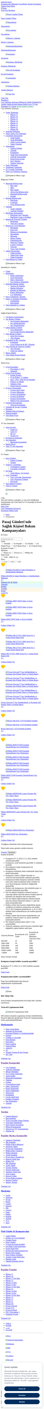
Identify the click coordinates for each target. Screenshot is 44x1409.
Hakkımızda (7, 1024)
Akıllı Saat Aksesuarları (19, 155)
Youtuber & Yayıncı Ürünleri (16, 407)
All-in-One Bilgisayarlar (19, 192)
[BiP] (22, 1348)
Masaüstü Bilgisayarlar (14, 184)
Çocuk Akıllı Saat (12, 1097)
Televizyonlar (11, 427)
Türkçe (8, 1323)
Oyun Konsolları (12, 367)
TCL (7, 1221)
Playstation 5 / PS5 (17, 369)
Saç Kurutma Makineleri (19, 321)
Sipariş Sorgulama (34, 4)
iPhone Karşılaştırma (13, 1127)
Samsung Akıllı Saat (13, 1172)
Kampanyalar (6, 4)
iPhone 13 (14, 123)
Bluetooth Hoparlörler (18, 442)
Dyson (8, 1200)
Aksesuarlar (10, 146)
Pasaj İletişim (10, 1040)
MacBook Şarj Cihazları (19, 215)
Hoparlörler (14, 234)
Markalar (14, 4)
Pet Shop (9, 471)
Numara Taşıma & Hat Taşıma (17, 1052)
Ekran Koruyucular (17, 159)
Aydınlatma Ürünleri (18, 467)
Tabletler (9, 207)
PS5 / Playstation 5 (13, 1312)
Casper (8, 1204)
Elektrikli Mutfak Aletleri (15, 284)
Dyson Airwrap (11, 1306)
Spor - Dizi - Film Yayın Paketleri (22, 380)
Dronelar (9, 409)
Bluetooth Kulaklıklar (14, 1078)
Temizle (4, 852)
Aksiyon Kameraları (17, 405)
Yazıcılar (13, 247)
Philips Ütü (10, 1161)
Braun (8, 1202)
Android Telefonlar (13, 131)
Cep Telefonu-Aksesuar (10, 102)
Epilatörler (14, 342)
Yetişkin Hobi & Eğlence (15, 411)
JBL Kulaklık (11, 1142)
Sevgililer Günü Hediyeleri (16, 1246)
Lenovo (8, 1210)
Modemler (14, 221)
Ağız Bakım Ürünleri (13, 334)
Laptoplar (13, 202)
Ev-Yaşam (12, 106)
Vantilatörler (14, 301)
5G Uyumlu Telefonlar (14, 169)
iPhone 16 (14, 117)
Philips (8, 1214)
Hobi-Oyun (27, 104)
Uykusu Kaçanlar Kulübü (15, 1244)
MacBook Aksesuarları (14, 213)
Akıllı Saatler (15, 138)
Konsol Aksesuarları (17, 399)
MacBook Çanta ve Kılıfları (20, 217)
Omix (8, 1212)
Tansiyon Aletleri (16, 351)
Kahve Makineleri (17, 292)
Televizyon (10, 1093)
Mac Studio (14, 190)
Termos (13, 463)
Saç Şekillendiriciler (17, 323)
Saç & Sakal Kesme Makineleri (22, 332)
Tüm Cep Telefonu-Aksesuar (16, 172)
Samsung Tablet (11, 1147)
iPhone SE (14, 129)
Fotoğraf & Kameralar (14, 403)
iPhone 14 (14, 121)
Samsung (9, 1197)
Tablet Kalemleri (16, 257)
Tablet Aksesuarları (13, 251)
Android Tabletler (16, 211)
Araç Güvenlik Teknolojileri (20, 477)
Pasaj (8, 515)
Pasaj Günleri (11, 1242)
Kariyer (8, 1035)
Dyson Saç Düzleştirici (14, 1149)
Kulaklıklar (14, 153)
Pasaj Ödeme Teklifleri (14, 1255)
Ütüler (8, 271)
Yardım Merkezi (12, 1116)
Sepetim (4, 100)
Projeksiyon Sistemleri (14, 438)
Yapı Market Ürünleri (13, 484)
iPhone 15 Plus (11, 1283)
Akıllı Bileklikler (16, 140)
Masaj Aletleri (11, 353)
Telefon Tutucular (16, 163)
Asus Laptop (10, 1174)
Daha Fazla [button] (5, 972)
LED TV (13, 432)
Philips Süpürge (11, 1153)
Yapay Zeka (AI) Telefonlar (16, 134)
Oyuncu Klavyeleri (17, 390)
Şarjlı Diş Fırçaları (17, 336)
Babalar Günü (11, 1259)
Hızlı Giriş (5, 506)
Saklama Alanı (15, 384)
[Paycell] (22, 1360)
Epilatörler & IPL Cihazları (16, 340)
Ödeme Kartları (11, 413)
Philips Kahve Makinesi (14, 1144)
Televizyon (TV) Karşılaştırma (17, 1129)
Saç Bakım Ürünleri (13, 319)
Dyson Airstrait (11, 1310)
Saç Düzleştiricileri (17, 325)
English (8, 1326)
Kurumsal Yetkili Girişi (9, 511)
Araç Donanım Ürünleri (19, 479)
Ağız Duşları (15, 338)
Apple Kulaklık (11, 1155)
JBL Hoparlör (11, 1163)
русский (9, 1330)
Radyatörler (14, 303)
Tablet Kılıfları (15, 253)
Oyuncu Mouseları (17, 392)
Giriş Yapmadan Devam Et (11, 508)
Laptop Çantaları (16, 245)
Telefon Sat (10, 1131)
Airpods (9, 1103)
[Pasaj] (4, 8)
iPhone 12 (14, 125)
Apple (8, 1195)
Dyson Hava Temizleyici (15, 1157)
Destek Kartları (16, 375)
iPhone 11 (14, 127)
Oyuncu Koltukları (17, 396)
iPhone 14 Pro (11, 1293)
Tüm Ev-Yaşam (11, 486)
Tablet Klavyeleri (16, 255)
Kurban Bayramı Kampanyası (17, 1251)
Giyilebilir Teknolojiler (14, 136)
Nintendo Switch (12, 1314)
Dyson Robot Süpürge (14, 1178)
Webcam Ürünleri (16, 243)
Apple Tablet (10, 1166)
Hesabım (11, 10)
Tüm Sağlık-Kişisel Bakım (15, 355)
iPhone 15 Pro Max (13, 1287)
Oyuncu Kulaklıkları (18, 394)
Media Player (10, 444)
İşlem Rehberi (11, 1118)
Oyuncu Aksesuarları (13, 388)
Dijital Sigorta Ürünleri (18, 386)
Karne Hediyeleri (12, 1249)
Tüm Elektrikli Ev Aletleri (15, 305)
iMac (12, 188)
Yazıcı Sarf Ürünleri (17, 249)
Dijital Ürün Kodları (13, 373)
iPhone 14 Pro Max (13, 1295)
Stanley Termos (11, 1182)
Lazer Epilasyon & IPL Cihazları (22, 344)
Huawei (8, 1206)
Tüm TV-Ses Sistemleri (14, 446)
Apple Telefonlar (12, 113)
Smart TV (14, 430)
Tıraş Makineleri (16, 330)
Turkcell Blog (11, 1046)
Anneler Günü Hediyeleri (15, 1257)
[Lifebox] (22, 1356)
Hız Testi (9, 1054)
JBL (7, 1208)
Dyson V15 (10, 1308)
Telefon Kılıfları (16, 148)
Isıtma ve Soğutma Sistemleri (16, 299)
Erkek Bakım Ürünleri (14, 328)
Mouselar (13, 236)
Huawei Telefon (12, 1180)
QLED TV (14, 436)
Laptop (8, 1082)
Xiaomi (8, 1219)
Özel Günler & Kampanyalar (15, 1231)
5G (7, 1050)
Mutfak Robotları (16, 288)
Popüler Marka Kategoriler (14, 1135)
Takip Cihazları (16, 144)
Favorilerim (23, 4)
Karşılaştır (11, 852)
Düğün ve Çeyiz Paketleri (15, 1238)
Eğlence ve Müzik (17, 382)
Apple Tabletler (16, 209)
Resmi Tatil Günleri (13, 1253)
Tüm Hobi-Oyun (12, 415)
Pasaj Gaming (11, 1044)
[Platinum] (22, 1344)
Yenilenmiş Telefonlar (14, 167)
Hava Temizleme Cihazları (15, 297)
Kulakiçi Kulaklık (12, 1099)
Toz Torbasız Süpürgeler (19, 282)
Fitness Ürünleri (16, 460)
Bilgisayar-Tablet (25, 102)
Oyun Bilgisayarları (17, 205)
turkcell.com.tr (6, 2)
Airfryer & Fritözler (17, 286)
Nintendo (13, 371)
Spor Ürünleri (11, 458)
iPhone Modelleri (12, 1072)
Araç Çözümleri (11, 475)
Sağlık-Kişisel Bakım (15, 104)
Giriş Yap (4, 10)
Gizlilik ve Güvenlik (13, 1038)
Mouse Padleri (15, 238)
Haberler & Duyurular (14, 1031)
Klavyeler (14, 230)
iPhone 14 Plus (11, 1291)
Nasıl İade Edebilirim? (14, 1123)
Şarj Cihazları (15, 161)
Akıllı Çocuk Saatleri (18, 142)
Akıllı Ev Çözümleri (13, 465)
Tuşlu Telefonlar (12, 165)
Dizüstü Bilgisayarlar (13, 198)
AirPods (13, 150)
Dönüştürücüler (16, 240)
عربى (8, 1328)
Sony (8, 1223)
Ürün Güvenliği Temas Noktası (17, 1121)
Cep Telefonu (11, 1067)
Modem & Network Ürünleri (16, 219)
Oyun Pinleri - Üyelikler (19, 377)
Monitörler (14, 228)
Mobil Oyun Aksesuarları (19, 401)
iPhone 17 (14, 115)
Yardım (3, 6)
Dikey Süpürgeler (16, 280)
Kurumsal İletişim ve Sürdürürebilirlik (20, 1033)
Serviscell (13, 482)
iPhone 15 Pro (11, 1285)
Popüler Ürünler (9, 1269)
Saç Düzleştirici (11, 1101)
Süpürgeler (10, 273)
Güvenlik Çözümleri (17, 469)
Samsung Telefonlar (13, 1140)
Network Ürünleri (17, 224)
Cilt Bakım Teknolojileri (15, 317)
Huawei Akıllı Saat (13, 1159)
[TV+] (22, 1352)
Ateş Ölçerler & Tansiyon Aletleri (18, 347)
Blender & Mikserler (18, 290)
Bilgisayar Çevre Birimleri (15, 226)
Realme (8, 1216)
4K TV (13, 434)
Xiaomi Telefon (11, 1168)
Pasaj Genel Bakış (12, 1029)
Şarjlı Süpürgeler (16, 278)
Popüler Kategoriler (10, 1063)
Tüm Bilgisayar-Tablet (14, 259)
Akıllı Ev (9, 1048)
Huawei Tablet (11, 1176)
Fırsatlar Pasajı (11, 1240)
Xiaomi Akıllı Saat (12, 1170)
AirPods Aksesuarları (18, 157)
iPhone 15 (14, 119)
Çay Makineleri (16, 295)
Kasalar (13, 196)
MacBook (14, 200)
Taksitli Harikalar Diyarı (15, 1261)
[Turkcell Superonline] (22, 1340)
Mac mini (13, 186)
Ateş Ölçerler (15, 349)
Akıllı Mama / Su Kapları (19, 473)
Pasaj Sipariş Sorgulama (14, 1125)
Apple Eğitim (11, 1236)
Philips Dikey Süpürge (14, 1151)
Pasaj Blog (11, 6)
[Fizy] (22, 1336)
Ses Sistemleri (11, 440)
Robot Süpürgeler (16, 276)
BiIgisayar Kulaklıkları (18, 232)
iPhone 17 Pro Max (13, 1278)
